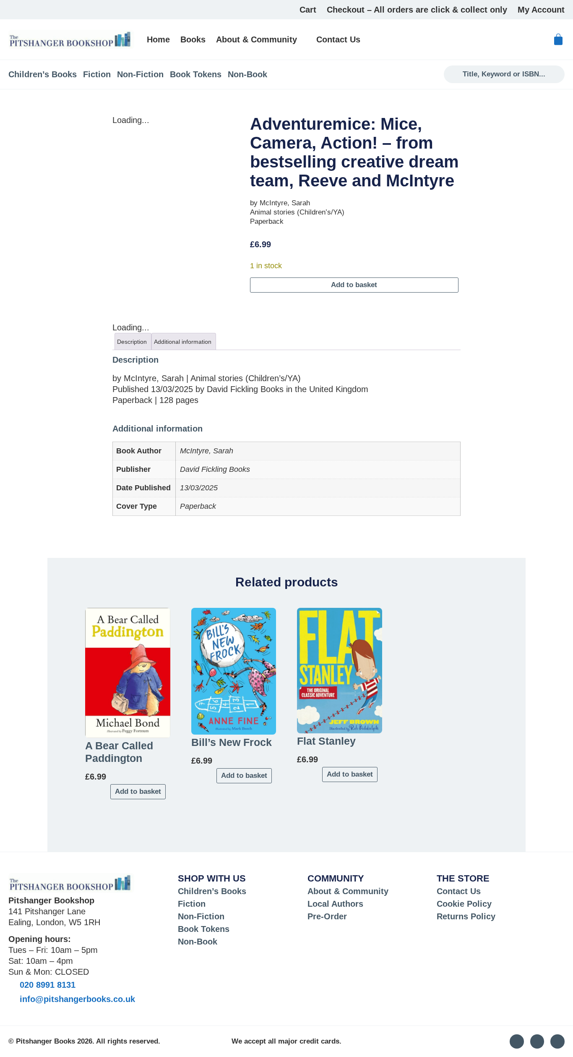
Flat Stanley (326, 741)
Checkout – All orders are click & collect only (417, 9)
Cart (308, 9)
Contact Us (338, 39)
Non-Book (247, 74)
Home (158, 39)
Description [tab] (132, 341)
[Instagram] (517, 1041)
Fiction (97, 74)
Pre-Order (327, 916)
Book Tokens (195, 74)
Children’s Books (42, 74)
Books (193, 39)
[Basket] (558, 39)
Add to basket (354, 285)
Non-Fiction (140, 74)
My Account (541, 9)
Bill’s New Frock (231, 742)
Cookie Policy (464, 903)
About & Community (256, 39)
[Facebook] (557, 1041)
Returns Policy (466, 916)
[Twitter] (537, 1041)
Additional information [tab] (182, 341)
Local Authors (335, 903)
